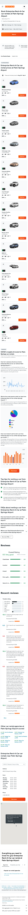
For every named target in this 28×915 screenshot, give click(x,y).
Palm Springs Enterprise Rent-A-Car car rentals (13, 888)
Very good (7, 603)
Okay (5, 606)
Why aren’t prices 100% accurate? (11, 910)
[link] (14, 471)
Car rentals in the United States (18, 886)
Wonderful (7, 601)
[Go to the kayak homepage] (9, 6)
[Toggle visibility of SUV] (11, 422)
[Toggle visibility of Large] (11, 428)
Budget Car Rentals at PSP (5, 737)
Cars (9, 886)
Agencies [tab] (5, 865)
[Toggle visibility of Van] (11, 426)
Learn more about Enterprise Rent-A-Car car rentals (13, 874)
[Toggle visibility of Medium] (11, 420)
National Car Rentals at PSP (19, 733)
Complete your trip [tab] (15, 865)
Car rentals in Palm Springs (18, 887)
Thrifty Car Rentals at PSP (5, 741)
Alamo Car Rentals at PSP (19, 741)
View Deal (22, 95)
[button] (2, 6)
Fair (5, 608)
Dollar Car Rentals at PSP (5, 745)
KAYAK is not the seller (8, 905)
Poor (5, 611)
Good (5, 605)
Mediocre (6, 610)
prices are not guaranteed (7, 901)
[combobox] (6, 19)
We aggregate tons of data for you (11, 908)
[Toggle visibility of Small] (11, 424)
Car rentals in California (6, 887)
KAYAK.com (4, 886)
